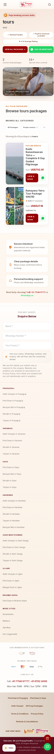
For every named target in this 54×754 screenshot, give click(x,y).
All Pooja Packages (34, 706)
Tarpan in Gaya (9, 487)
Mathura (6, 621)
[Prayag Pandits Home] (26, 4)
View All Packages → (15, 49)
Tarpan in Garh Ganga (12, 560)
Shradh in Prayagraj (11, 414)
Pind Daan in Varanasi (12, 440)
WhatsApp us (27, 295)
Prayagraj (8, 388)
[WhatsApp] (42, 177)
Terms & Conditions (19, 714)
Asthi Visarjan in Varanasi (14, 434)
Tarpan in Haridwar (11, 520)
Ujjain (6, 568)
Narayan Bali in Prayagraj (14, 407)
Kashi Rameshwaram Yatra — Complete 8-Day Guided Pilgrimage (35, 157)
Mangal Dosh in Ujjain (12, 587)
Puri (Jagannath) (10, 634)
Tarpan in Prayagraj (11, 420)
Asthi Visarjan (17, 706)
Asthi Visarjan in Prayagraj (14, 394)
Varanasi (8, 428)
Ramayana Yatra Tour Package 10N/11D (35, 193)
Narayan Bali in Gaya (12, 474)
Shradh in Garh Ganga (12, 554)
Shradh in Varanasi (11, 447)
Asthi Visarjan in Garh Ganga (15, 540)
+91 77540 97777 (20, 681)
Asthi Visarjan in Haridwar (14, 501)
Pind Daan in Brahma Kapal (15, 601)
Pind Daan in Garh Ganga (14, 547)
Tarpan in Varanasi (11, 454)
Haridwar (8, 495)
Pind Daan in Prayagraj (13, 401)
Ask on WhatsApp (43, 49)
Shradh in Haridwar (11, 514)
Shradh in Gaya (9, 480)
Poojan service (30, 127)
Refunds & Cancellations (27, 721)
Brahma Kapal (10, 595)
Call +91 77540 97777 (36, 292)
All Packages (13, 127)
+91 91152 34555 (39, 681)
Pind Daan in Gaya (11, 467)
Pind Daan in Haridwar (12, 507)
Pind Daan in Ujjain (11, 581)
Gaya (5, 462)
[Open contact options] (47, 746)
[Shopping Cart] (47, 738)
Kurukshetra (8, 614)
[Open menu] (5, 4)
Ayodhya (6, 627)
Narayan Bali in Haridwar (14, 527)
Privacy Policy (37, 714)
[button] (49, 4)
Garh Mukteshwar (12, 535)
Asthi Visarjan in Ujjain (12, 574)
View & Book (30, 177)
